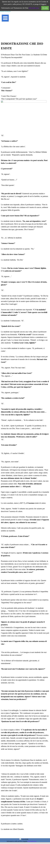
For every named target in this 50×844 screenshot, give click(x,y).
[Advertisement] (25, 30)
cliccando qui (33, 8)
